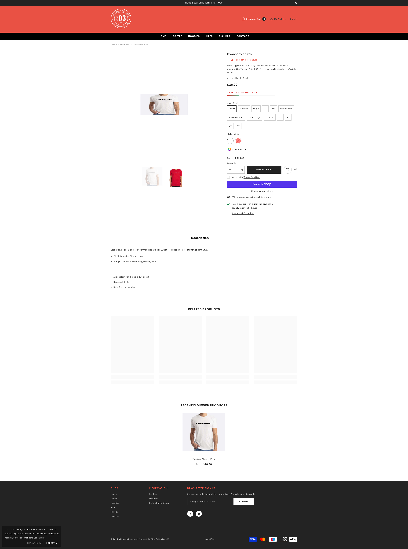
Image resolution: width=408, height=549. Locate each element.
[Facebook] (190, 514)
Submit (244, 501)
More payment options (262, 191)
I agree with (237, 177)
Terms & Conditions (252, 177)
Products (124, 44)
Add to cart (264, 169)
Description (200, 238)
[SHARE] (294, 170)
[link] (132, 377)
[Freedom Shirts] (204, 433)
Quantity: (232, 163)
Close (296, 3)
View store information (243, 213)
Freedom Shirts (204, 459)
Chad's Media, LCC (160, 539)
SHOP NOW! (216, 2)
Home (114, 44)
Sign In (293, 19)
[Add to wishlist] (288, 170)
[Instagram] (199, 514)
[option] (164, 105)
